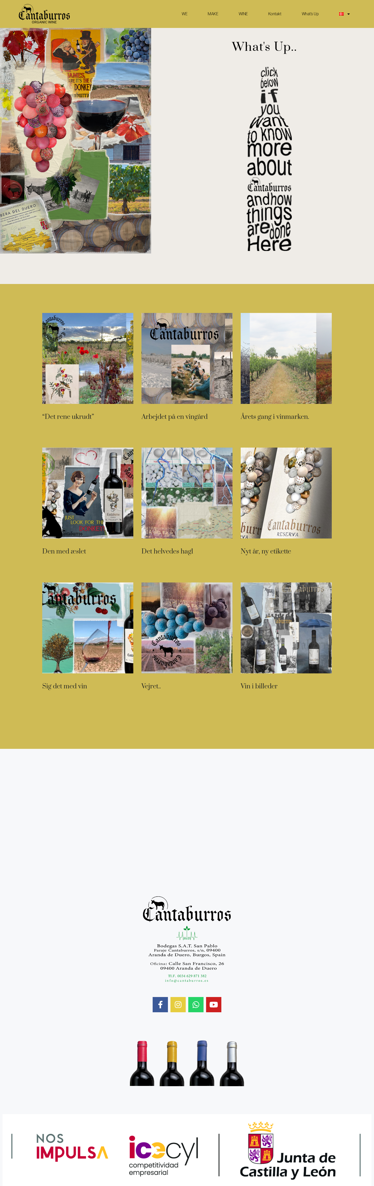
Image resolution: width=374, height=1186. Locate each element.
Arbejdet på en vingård (174, 417)
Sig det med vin (64, 686)
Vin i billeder (259, 686)
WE (184, 13)
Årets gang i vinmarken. (275, 417)
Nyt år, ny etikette (266, 551)
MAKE (213, 13)
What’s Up (310, 13)
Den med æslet (64, 551)
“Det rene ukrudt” (68, 417)
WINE (243, 13)
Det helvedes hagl (167, 551)
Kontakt (274, 13)
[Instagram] (178, 1004)
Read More (52, 426)
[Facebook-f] (160, 1004)
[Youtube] (213, 1004)
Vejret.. (151, 686)
